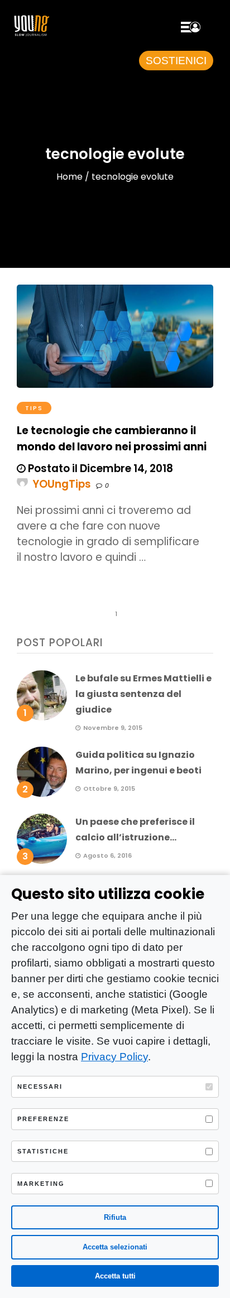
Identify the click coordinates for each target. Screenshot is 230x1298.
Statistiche (43, 1151)
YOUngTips (61, 484)
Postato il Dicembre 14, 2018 (99, 468)
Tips (34, 407)
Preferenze (43, 1119)
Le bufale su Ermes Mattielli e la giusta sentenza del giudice (143, 694)
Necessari (40, 1086)
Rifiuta (115, 1217)
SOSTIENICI (176, 60)
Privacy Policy (114, 1057)
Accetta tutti (115, 1276)
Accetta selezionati (115, 1247)
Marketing (41, 1183)
